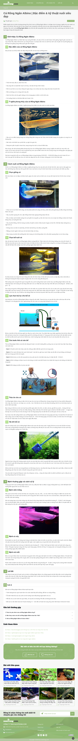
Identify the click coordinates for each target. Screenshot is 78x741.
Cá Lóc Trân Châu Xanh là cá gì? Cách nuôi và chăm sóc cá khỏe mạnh (65, 701)
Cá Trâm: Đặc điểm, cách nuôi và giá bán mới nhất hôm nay (47, 682)
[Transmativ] (10, 3)
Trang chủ (5, 8)
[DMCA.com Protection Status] (71, 735)
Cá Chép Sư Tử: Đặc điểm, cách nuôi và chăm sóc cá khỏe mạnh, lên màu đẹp (11, 682)
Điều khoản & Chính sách (63, 730)
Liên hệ (60, 3)
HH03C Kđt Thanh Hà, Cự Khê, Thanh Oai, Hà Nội (16, 726)
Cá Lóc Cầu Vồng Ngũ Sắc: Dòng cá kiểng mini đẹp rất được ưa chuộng (47, 701)
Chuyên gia (39, 3)
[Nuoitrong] (10, 720)
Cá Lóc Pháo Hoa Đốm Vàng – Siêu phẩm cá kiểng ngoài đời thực (12, 701)
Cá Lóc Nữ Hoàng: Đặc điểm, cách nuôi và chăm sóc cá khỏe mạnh (29, 701)
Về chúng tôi (50, 3)
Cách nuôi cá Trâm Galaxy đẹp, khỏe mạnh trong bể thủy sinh (29, 682)
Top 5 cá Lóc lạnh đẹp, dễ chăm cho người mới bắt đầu (65, 682)
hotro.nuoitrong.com (10, 732)
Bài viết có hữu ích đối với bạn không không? (39, 647)
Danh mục (30, 3)
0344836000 (8, 729)
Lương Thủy (15, 21)
